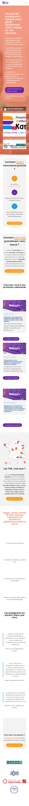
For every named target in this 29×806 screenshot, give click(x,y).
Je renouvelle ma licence (14, 271)
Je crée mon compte (14, 499)
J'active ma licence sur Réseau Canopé (14, 90)
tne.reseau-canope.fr (14, 186)
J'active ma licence (14, 223)
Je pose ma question (14, 745)
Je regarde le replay (11, 339)
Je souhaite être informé (12, 425)
